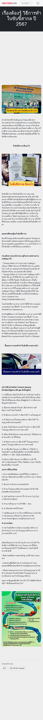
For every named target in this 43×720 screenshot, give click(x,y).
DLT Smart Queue (17, 668)
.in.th (9, 3)
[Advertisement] (21, 55)
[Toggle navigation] (38, 3)
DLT (4, 668)
